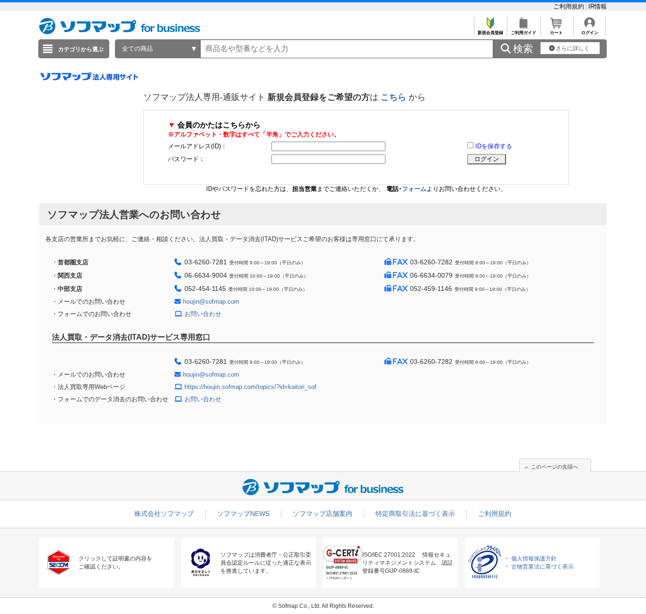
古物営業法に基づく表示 (542, 566)
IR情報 (597, 6)
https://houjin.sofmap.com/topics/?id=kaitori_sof (250, 386)
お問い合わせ (202, 313)
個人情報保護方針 (534, 558)
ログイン (589, 32)
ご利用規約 (569, 6)
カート (556, 32)
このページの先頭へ (554, 467)
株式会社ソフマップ (164, 513)
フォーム (414, 188)
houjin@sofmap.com (211, 301)
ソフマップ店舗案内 (322, 513)
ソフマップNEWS (243, 513)
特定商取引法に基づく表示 (415, 513)
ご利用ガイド (523, 32)
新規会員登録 (490, 32)
